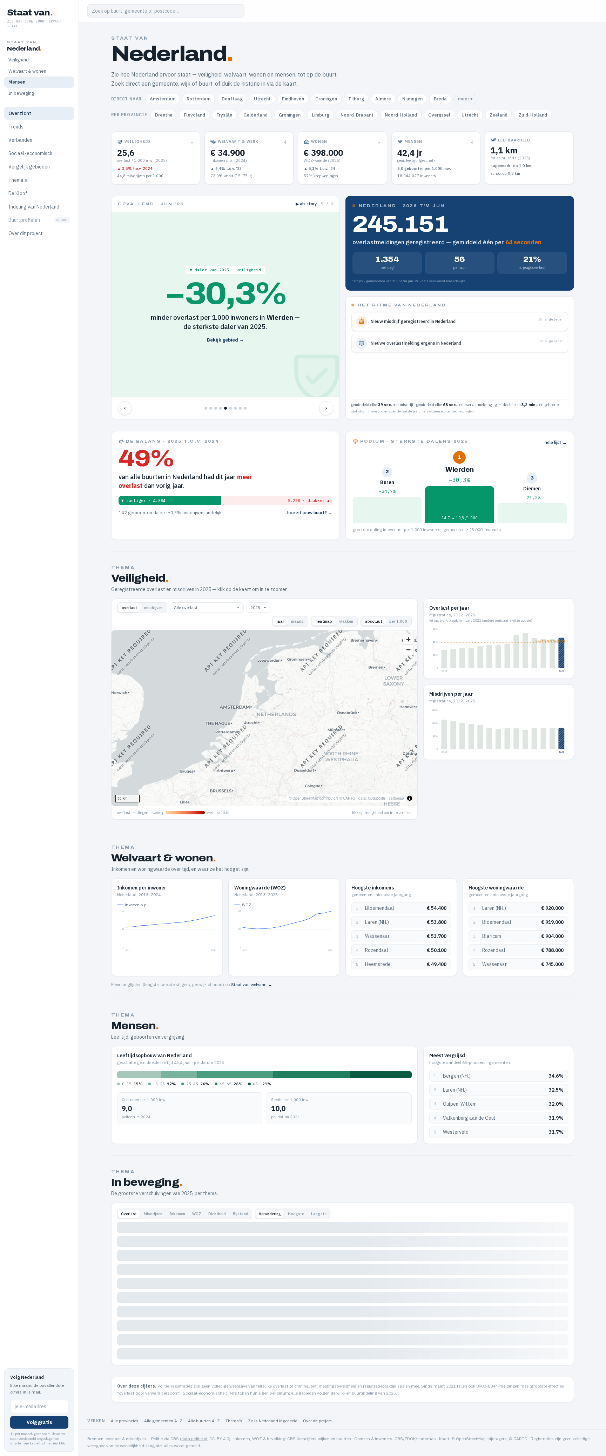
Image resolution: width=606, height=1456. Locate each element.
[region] (265, 718)
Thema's (17, 180)
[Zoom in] (408, 639)
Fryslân (224, 115)
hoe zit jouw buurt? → (309, 512)
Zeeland (498, 115)
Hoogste (296, 1213)
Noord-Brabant (357, 115)
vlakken (346, 621)
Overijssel (439, 115)
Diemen (532, 489)
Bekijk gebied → (225, 340)
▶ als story (306, 203)
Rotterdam (198, 99)
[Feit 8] (240, 408)
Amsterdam (162, 99)
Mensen (16, 82)
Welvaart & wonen (27, 71)
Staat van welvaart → (251, 984)
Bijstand (240, 1213)
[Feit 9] (245, 408)
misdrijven (153, 607)
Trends (15, 127)
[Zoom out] (408, 649)
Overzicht (19, 113)
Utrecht (262, 99)
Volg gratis (39, 1422)
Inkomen (177, 1213)
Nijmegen (412, 99)
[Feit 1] (205, 408)
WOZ (196, 1213)
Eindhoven (293, 99)
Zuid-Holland (533, 115)
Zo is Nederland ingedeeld (272, 1420)
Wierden (459, 469)
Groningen (326, 99)
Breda (440, 99)
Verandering (270, 1213)
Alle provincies (125, 1420)
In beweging (21, 93)
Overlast (129, 1213)
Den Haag (232, 99)
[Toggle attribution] (409, 798)
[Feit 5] (225, 408)
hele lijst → (556, 442)
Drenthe (164, 115)
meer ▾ (465, 99)
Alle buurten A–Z (204, 1420)
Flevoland (194, 115)
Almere (383, 99)
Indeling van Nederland (33, 207)
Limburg (320, 115)
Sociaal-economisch (30, 153)
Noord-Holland (401, 115)
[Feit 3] (215, 408)
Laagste (318, 1213)
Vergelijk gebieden (29, 167)
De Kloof (17, 193)
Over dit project (25, 233)
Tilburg (356, 99)
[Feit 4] (220, 408)
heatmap (324, 621)
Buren (387, 482)
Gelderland (255, 115)
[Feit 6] (230, 408)
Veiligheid (18, 60)
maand (297, 621)
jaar (280, 621)
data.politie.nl (194, 1438)
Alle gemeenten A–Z (163, 1420)
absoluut (373, 621)
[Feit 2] (210, 408)
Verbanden (20, 140)
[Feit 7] (235, 408)
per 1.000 (398, 621)
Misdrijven (153, 1213)
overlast (129, 607)
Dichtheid (217, 1213)
